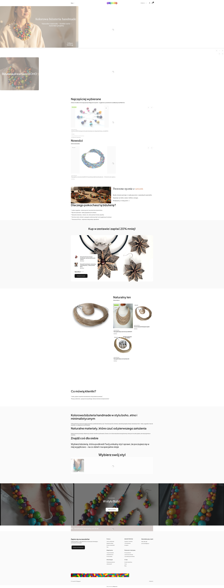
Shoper (78, 581)
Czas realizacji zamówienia (129, 556)
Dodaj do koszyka (81, 275)
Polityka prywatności (111, 562)
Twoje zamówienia (110, 552)
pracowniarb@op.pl (145, 543)
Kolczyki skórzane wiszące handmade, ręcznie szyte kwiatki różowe (87, 258)
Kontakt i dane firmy (128, 562)
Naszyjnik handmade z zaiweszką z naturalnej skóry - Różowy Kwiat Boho (88, 265)
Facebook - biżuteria (128, 541)
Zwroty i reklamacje (110, 541)
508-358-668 (144, 541)
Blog (125, 565)
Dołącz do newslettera (78, 547)
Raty (107, 547)
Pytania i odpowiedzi (111, 545)
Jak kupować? (109, 564)
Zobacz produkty (112, 509)
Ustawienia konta (110, 554)
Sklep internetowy (112, 586)
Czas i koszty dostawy (128, 554)
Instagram (126, 545)
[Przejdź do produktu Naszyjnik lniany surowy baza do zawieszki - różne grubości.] (123, 345)
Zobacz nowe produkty (75, 143)
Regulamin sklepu (110, 543)
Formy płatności (127, 552)
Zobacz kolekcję (116, 300)
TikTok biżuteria (127, 543)
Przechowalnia (109, 556)
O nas (125, 564)
